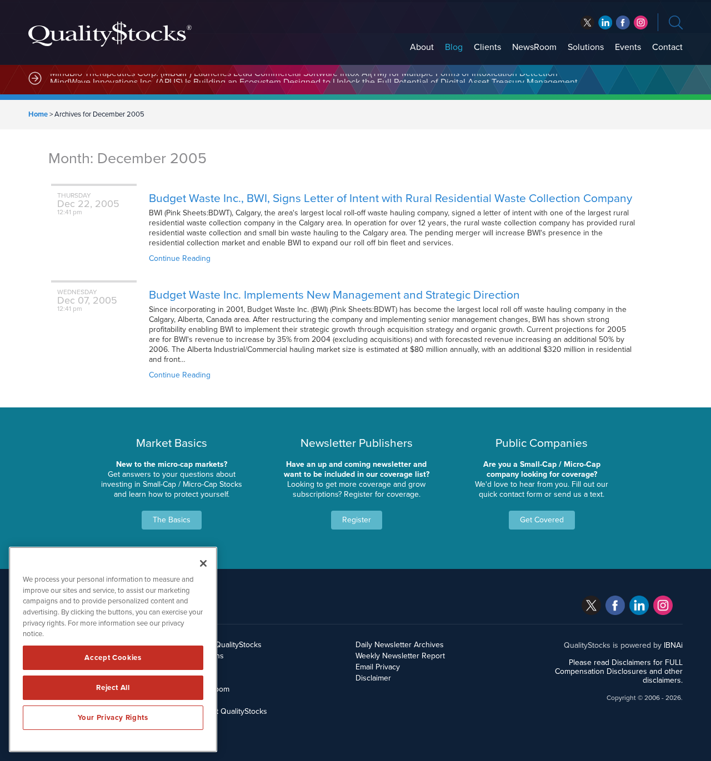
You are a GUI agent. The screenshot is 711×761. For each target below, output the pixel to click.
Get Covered (542, 520)
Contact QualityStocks (229, 711)
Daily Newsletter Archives (400, 644)
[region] (113, 649)
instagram (641, 22)
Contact (667, 47)
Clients (487, 47)
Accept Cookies (112, 657)
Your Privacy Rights (113, 717)
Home (38, 114)
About (422, 47)
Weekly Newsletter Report (400, 656)
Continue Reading (180, 258)
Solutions (586, 47)
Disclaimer (373, 678)
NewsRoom (534, 47)
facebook (605, 22)
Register (356, 520)
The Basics (172, 520)
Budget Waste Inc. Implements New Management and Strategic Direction (334, 295)
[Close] (203, 563)
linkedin (623, 22)
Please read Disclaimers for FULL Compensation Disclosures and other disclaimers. (619, 671)
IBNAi (673, 645)
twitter (587, 22)
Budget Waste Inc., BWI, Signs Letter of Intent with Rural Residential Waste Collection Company (390, 198)
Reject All (113, 687)
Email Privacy (378, 667)
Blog (454, 47)
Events (628, 47)
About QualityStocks (227, 644)
